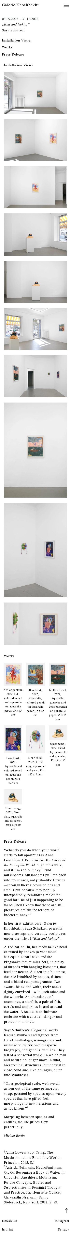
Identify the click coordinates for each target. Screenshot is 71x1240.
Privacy (63, 1230)
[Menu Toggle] (66, 5)
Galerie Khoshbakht (20, 5)
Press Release (13, 54)
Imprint (7, 1230)
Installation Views (16, 40)
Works (7, 47)
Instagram (62, 1221)
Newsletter (10, 1221)
